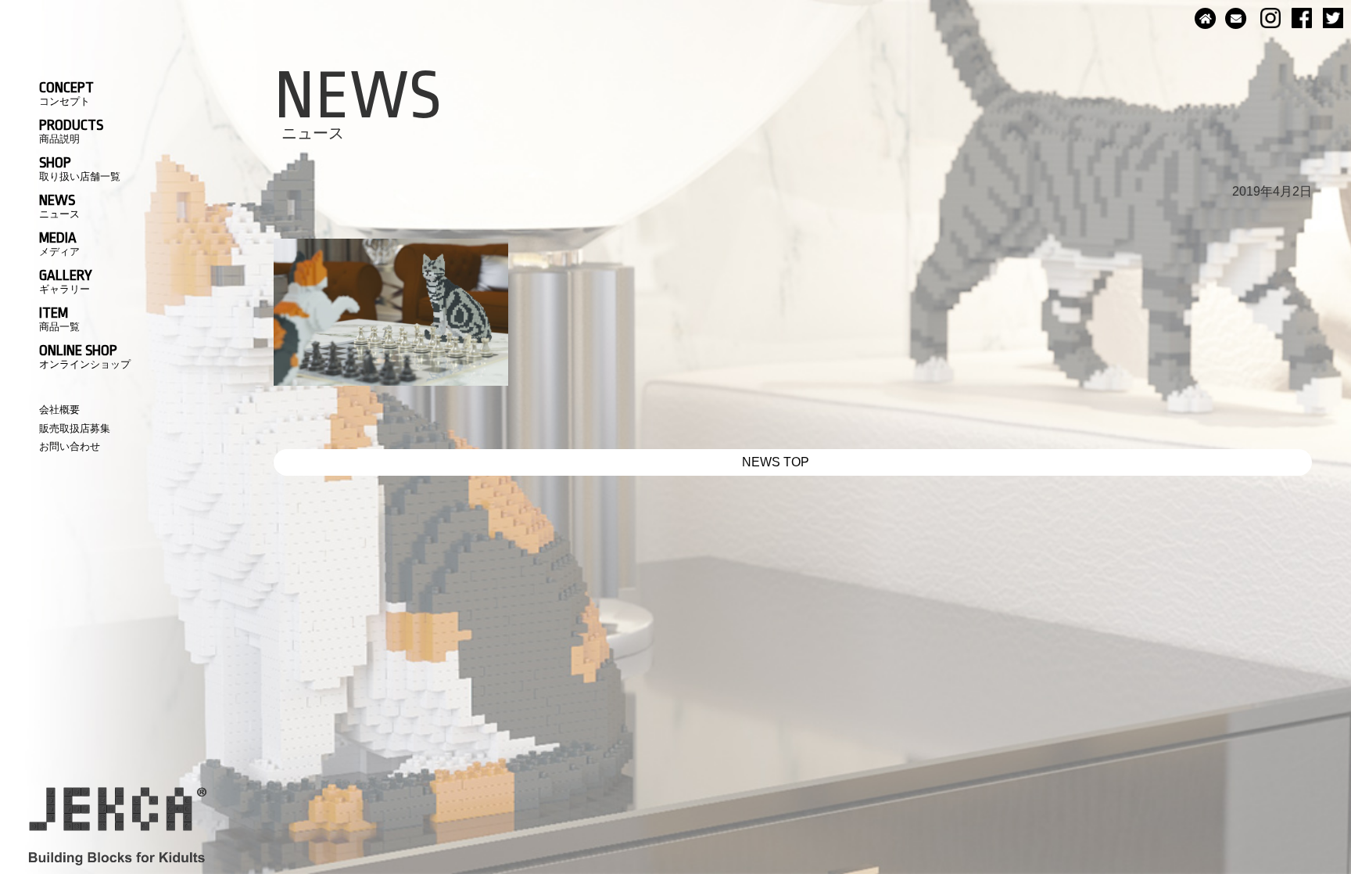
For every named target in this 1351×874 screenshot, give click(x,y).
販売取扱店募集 (74, 428)
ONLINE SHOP (85, 356)
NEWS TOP (775, 462)
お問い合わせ (69, 446)
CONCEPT (66, 93)
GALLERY (65, 281)
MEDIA (59, 243)
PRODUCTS (71, 131)
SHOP (79, 168)
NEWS (59, 206)
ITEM (59, 318)
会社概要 (59, 409)
